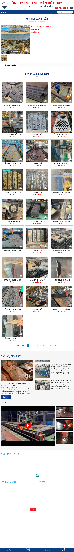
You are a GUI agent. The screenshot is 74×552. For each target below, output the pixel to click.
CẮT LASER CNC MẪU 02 (61, 105)
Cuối (55, 345)
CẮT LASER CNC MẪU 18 (61, 280)
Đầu (18, 345)
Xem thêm (6, 397)
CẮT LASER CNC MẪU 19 (12, 309)
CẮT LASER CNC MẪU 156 (12, 134)
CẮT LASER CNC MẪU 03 (37, 134)
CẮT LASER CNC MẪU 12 (12, 251)
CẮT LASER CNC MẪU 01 (12, 105)
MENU (5, 12)
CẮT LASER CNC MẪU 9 (12, 222)
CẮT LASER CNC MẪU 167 (61, 163)
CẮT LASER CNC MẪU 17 (37, 280)
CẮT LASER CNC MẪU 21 (61, 309)
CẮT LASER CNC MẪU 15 (61, 251)
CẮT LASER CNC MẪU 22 (12, 338)
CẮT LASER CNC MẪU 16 (12, 280)
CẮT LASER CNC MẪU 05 (37, 163)
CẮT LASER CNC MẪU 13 (37, 251)
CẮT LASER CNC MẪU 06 (12, 192)
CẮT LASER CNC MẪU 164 (61, 134)
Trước (23, 345)
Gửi (33, 509)
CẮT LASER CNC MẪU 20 (37, 309)
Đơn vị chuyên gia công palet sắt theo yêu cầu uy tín (61, 389)
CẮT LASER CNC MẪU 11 (61, 222)
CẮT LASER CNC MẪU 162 (37, 105)
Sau (51, 345)
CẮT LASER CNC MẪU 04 (12, 163)
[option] (15, 39)
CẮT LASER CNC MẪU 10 (37, 222)
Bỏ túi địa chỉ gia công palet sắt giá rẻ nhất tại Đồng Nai (61, 373)
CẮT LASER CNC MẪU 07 (37, 192)
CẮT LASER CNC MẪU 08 (61, 192)
